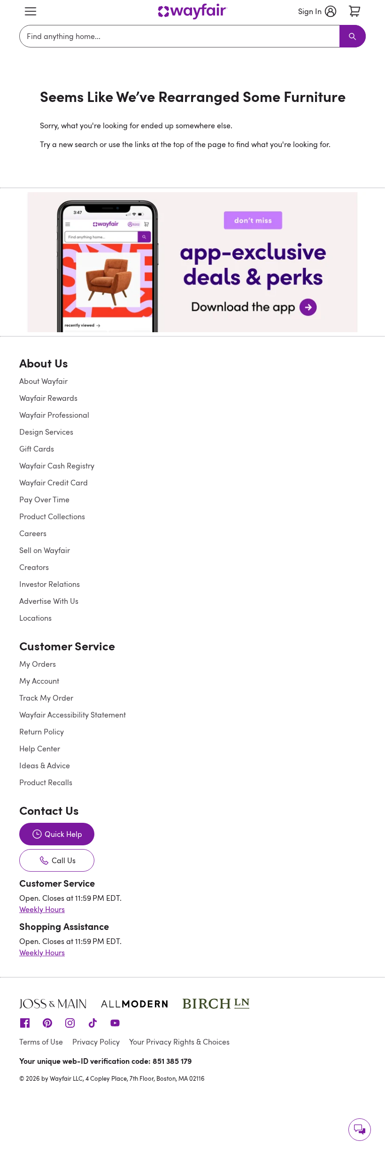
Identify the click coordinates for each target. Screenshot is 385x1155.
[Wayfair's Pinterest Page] (47, 1022)
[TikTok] (92, 1022)
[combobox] (181, 36)
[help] (359, 1129)
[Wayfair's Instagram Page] (70, 1022)
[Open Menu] (30, 11)
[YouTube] (115, 1022)
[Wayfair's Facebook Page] (25, 1022)
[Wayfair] (192, 11)
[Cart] (354, 11)
